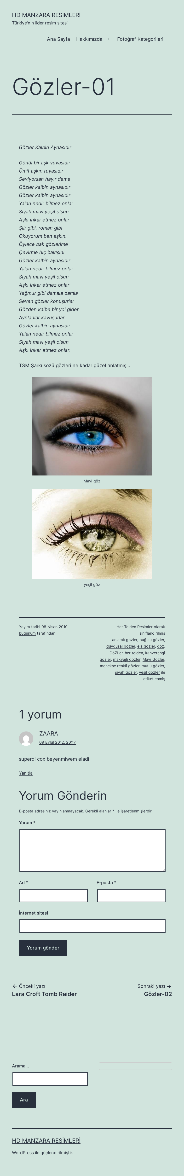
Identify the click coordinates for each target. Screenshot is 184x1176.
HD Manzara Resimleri (46, 15)
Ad (23, 882)
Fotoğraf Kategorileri (140, 39)
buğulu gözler (151, 639)
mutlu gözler (153, 665)
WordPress (23, 1152)
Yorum (27, 822)
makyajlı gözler (126, 659)
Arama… (20, 1065)
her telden (134, 652)
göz (160, 646)
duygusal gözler (120, 646)
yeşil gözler (149, 672)
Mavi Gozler (153, 659)
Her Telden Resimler (134, 626)
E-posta (106, 882)
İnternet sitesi (33, 912)
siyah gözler (126, 672)
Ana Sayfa (58, 39)
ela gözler (146, 646)
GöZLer (116, 652)
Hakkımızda (89, 39)
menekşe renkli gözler (119, 665)
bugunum (27, 633)
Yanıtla (26, 773)
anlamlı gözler (124, 639)
